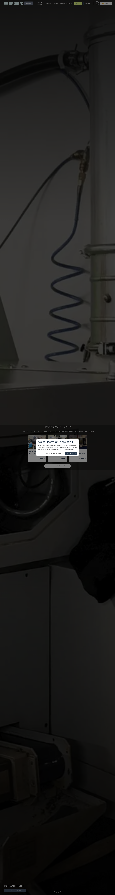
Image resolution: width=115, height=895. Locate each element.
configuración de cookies (54, 453)
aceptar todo (71, 453)
